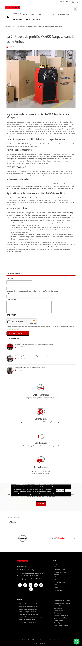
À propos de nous (59, 582)
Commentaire (11, 299)
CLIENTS (27, 19)
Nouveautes (20, 26)
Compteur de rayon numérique (27, 611)
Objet (8, 293)
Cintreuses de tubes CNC (61, 625)
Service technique (59, 569)
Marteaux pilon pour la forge (26, 619)
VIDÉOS (25, 14)
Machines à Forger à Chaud (62, 600)
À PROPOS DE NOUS (63, 14)
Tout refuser (60, 490)
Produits (56, 564)
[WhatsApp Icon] (77, 642)
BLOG (48, 14)
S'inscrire (41, 503)
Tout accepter (69, 490)
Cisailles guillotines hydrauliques (27, 609)
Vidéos (56, 567)
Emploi (61, 1)
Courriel (9, 285)
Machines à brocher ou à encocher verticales (31, 617)
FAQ (54, 14)
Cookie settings (44, 496)
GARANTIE (41, 14)
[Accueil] (10, 7)
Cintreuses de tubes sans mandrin (28, 604)
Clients (56, 587)
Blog (13, 26)
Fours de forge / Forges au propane (28, 614)
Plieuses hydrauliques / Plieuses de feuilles (30, 622)
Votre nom (10, 279)
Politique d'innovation (54, 640)
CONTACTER (36, 19)
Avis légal (43, 640)
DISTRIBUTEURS (17, 19)
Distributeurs (58, 585)
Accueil (8, 16)
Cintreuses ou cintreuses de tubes (28, 606)
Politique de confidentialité (30, 640)
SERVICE (32, 14)
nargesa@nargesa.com (24, 579)
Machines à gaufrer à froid (62, 603)
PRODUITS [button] (16, 13)
